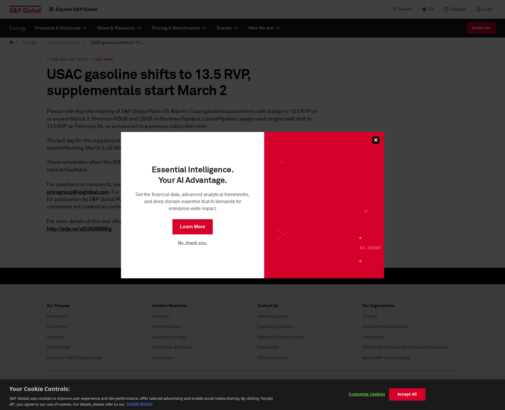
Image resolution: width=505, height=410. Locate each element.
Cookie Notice (139, 403)
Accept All (407, 394)
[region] (252, 395)
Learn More (192, 226)
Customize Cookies (367, 394)
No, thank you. (192, 242)
